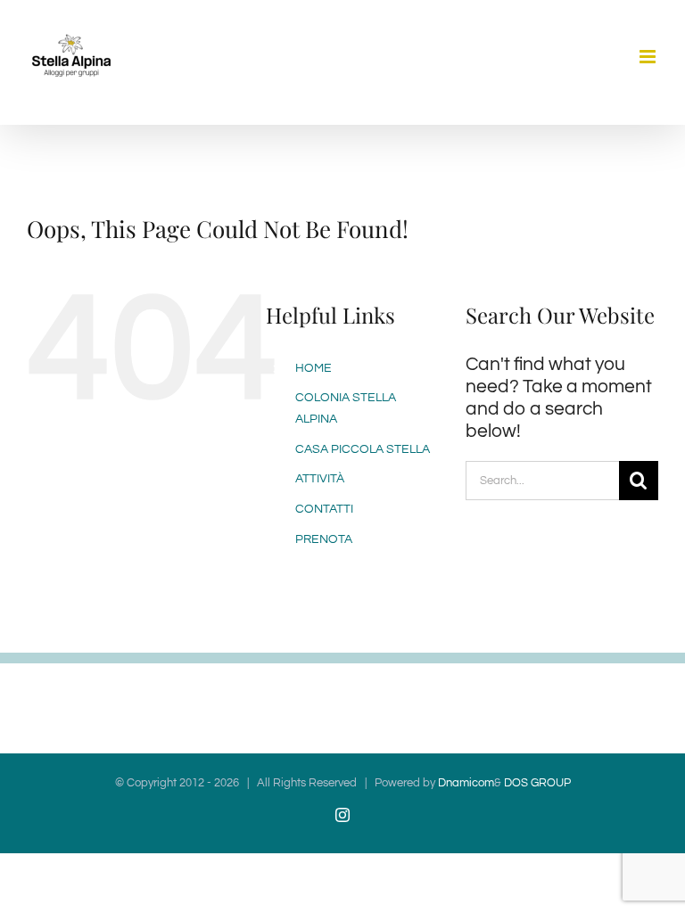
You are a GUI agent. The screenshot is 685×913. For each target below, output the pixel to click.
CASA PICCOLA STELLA (362, 449)
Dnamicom (466, 783)
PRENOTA (323, 539)
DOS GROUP (536, 783)
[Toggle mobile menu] (649, 56)
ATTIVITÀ (319, 479)
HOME (313, 368)
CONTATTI (324, 509)
